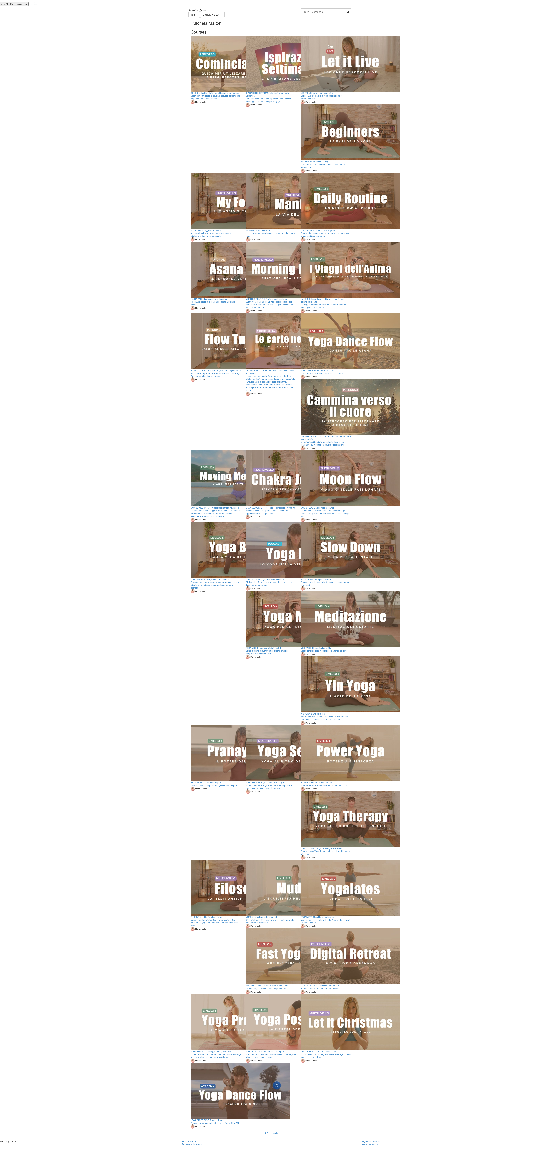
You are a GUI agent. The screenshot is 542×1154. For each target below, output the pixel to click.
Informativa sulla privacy (191, 1144)
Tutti (193, 14)
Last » (275, 1132)
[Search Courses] (347, 11)
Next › (269, 1132)
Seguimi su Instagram (371, 1141)
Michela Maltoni (211, 14)
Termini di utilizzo (188, 1141)
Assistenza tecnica (370, 1144)
